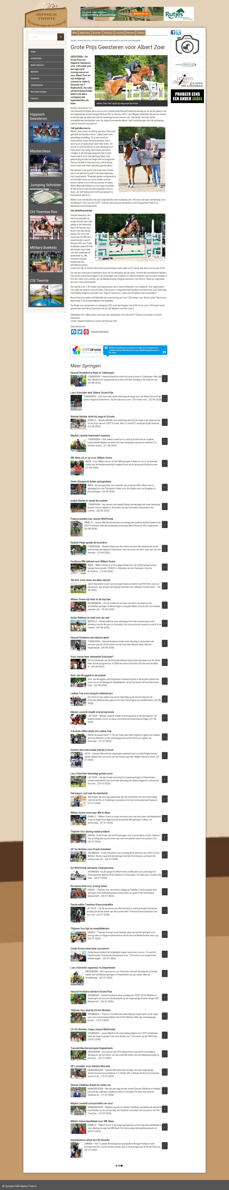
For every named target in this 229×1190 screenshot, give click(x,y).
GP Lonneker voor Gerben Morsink (90, 1066)
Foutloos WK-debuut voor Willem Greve (93, 561)
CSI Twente (39, 280)
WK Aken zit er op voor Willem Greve (91, 457)
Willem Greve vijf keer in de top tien (91, 599)
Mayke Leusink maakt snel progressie (92, 712)
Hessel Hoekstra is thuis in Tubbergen (92, 372)
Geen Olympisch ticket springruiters (91, 481)
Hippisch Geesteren (38, 116)
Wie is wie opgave (38, 92)
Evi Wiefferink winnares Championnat (93, 867)
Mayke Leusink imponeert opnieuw (90, 435)
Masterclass (40, 151)
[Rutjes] (137, 14)
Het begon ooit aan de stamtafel (89, 793)
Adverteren (36, 59)
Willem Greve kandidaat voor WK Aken (92, 1121)
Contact (34, 99)
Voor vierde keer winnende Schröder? (92, 656)
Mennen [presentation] (130, 33)
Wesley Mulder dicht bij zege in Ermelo (93, 416)
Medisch (34, 72)
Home (33, 52)
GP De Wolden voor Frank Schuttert (91, 849)
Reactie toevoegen (100, 331)
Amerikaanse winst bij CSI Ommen (90, 1140)
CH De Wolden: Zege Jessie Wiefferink (93, 1029)
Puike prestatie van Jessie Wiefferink (92, 518)
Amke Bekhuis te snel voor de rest (90, 617)
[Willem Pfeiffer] (187, 80)
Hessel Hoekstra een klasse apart (90, 637)
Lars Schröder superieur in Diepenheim (93, 967)
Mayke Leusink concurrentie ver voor (92, 1103)
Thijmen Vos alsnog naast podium (90, 831)
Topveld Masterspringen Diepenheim (92, 1048)
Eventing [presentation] (119, 33)
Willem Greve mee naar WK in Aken (90, 812)
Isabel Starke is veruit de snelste (89, 500)
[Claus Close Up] (187, 45)
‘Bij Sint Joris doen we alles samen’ (91, 580)
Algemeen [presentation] (85, 33)
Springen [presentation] (97, 33)
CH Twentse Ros (43, 212)
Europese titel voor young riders (89, 886)
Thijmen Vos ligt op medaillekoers (90, 928)
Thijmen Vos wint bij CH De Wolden (90, 1010)
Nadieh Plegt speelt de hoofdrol (89, 542)
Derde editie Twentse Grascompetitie (92, 904)
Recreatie (35, 79)
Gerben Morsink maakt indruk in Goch (92, 749)
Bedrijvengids (37, 65)
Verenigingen (37, 85)
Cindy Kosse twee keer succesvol (90, 948)
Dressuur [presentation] (108, 33)
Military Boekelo (43, 247)
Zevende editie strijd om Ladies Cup (91, 731)
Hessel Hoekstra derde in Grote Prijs (91, 991)
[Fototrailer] (187, 65)
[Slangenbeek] (187, 96)
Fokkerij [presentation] (140, 33)
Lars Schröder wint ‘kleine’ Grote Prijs (92, 392)
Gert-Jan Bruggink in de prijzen (88, 675)
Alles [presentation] (74, 33)
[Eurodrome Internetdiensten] (119, 351)
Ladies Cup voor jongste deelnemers (92, 693)
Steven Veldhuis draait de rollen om (91, 1085)
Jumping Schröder (45, 185)
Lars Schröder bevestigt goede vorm (92, 773)
